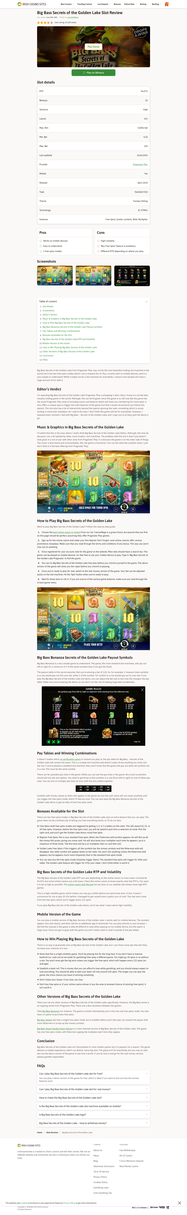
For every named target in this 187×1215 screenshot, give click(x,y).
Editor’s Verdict (50, 314)
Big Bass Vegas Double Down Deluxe (55, 1028)
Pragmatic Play (140, 164)
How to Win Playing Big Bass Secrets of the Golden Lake (70, 347)
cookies (24, 1203)
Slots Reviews (52, 1132)
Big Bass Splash (44, 1020)
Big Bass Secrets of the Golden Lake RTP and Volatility (69, 339)
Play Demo (93, 46)
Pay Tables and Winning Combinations (61, 331)
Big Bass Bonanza (50, 1011)
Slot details (48, 306)
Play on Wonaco (95, 72)
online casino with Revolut (81, 884)
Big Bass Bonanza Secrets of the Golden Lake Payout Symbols (72, 327)
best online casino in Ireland (67, 532)
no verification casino (70, 759)
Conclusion (48, 355)
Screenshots (48, 310)
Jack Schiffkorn (73, 17)
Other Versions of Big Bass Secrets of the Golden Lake (69, 351)
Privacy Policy (69, 1203)
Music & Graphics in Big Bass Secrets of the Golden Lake (70, 318)
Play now (158, 1211)
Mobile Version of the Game (56, 343)
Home (39, 1132)
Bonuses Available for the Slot (57, 335)
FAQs (45, 359)
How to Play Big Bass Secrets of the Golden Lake (66, 323)
